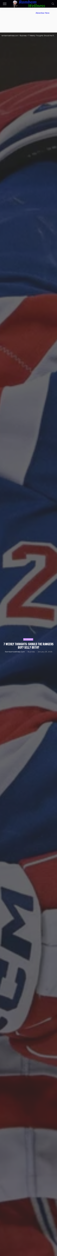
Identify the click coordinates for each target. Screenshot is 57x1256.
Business (28, 639)
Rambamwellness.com (15, 652)
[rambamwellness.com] (28, 3)
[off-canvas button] (4, 4)
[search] (53, 4)
